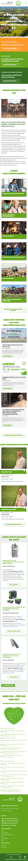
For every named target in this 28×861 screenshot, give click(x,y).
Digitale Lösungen (8, 278)
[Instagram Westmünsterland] (11, 857)
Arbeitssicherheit (8, 236)
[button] (26, 3)
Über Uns (3, 831)
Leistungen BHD (4, 832)
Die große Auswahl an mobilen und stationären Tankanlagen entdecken (13, 609)
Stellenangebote (4, 838)
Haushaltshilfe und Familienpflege (13, 193)
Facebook (25, 859)
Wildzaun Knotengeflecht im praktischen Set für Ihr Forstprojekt (11, 656)
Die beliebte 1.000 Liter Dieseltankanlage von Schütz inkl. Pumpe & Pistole (13, 562)
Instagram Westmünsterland (11, 859)
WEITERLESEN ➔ (7, 356)
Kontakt (3, 840)
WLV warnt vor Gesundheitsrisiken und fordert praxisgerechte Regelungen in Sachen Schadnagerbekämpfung (13, 412)
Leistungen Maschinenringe (7, 834)
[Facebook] (25, 857)
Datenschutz (4, 847)
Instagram (20, 859)
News (2, 836)
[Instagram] (20, 857)
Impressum (3, 845)
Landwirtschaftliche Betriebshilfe (13, 257)
